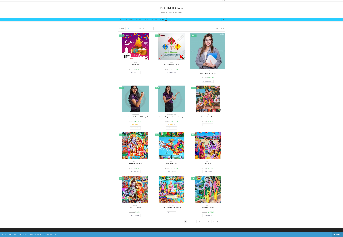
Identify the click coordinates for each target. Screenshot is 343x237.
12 (219, 28)
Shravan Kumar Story (207, 117)
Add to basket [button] (135, 128)
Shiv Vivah (208, 164)
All (224, 28)
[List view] (132, 28)
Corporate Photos (208, 71)
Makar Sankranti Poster (171, 65)
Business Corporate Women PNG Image (171, 117)
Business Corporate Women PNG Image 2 (135, 117)
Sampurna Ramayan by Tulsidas (171, 207)
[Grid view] (128, 28)
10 (218, 222)
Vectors (135, 62)
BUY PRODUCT (135, 72)
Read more (171, 212)
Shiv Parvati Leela (135, 207)
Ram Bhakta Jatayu (208, 207)
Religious (208, 114)
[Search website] (223, 20)
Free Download (207, 81)
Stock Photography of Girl (208, 73)
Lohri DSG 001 (135, 65)
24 (221, 28)
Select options (171, 72)
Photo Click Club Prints (171, 7)
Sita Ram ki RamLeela (135, 164)
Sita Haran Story (171, 164)
